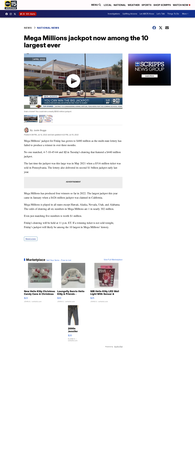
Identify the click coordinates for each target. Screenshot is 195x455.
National (120, 5)
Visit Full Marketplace (113, 260)
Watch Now (181, 5)
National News (48, 27)
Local (108, 5)
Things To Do (173, 13)
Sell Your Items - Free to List (58, 260)
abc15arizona (11, 14)
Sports (146, 5)
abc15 (7, 14)
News (28, 27)
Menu (95, 5)
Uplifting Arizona (129, 13)
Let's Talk (161, 13)
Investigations (114, 13)
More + (185, 13)
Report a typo (31, 238)
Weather (134, 5)
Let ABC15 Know (147, 13)
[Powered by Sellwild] (118, 347)
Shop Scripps (162, 5)
